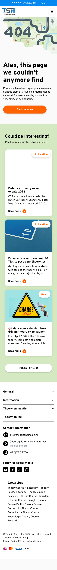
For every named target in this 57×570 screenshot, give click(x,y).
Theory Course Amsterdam (23, 488)
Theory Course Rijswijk (23, 500)
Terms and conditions (30, 541)
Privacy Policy (10, 541)
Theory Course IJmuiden (35, 496)
